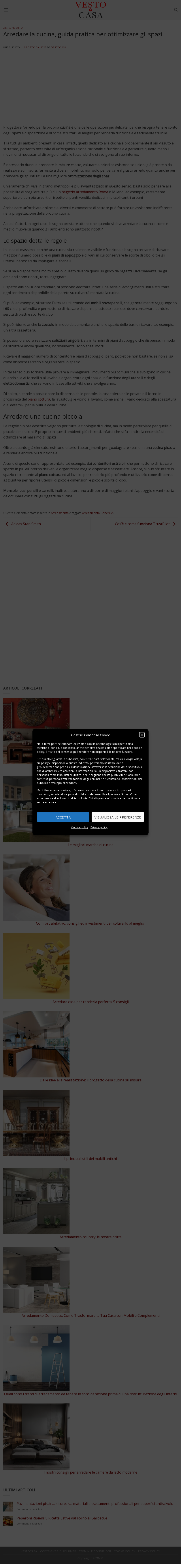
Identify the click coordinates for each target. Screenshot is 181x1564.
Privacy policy (98, 827)
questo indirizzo (78, 763)
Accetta (63, 817)
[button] (142, 734)
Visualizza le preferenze (117, 817)
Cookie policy (79, 827)
